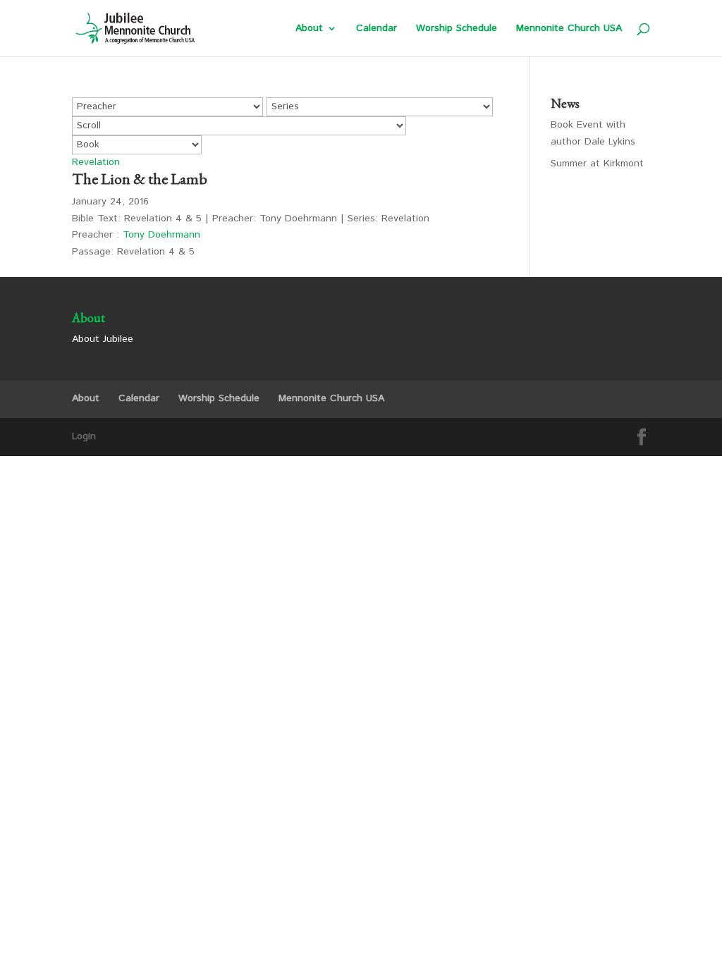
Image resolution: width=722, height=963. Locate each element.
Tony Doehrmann (161, 235)
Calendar (376, 29)
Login (84, 436)
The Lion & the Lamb (139, 178)
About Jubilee (102, 339)
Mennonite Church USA (569, 29)
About (309, 29)
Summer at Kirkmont (597, 164)
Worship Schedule (456, 29)
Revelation (96, 162)
